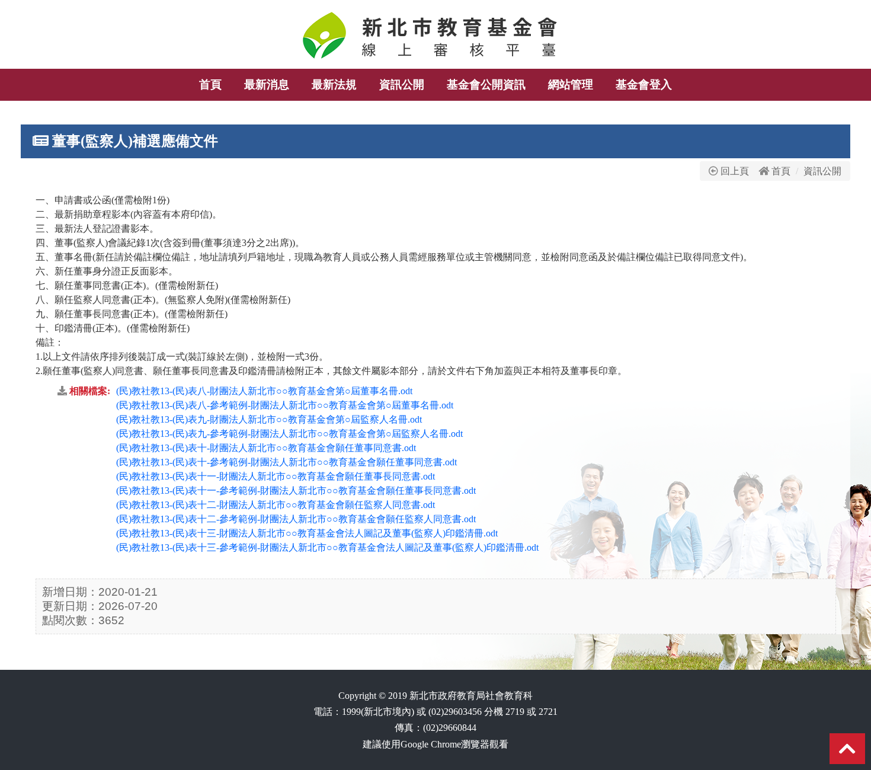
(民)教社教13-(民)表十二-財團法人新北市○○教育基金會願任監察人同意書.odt (275, 505)
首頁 (780, 171)
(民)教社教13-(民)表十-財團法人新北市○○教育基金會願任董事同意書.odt (266, 448)
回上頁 (733, 171)
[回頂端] (847, 752)
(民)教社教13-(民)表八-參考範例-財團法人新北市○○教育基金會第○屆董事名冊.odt (284, 405)
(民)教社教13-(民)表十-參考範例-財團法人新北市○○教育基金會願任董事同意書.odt (286, 462)
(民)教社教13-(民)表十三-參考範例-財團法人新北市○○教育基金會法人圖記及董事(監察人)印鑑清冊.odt (327, 547)
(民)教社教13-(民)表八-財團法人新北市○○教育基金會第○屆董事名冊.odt (264, 391)
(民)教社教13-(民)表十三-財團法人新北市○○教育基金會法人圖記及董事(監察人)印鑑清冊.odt (307, 533)
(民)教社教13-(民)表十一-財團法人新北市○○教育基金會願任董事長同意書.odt (275, 476)
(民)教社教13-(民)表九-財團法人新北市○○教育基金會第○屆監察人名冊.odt (269, 419)
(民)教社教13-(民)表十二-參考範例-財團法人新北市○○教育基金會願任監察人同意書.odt (296, 519)
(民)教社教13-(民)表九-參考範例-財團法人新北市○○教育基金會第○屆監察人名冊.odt (289, 434)
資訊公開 (822, 171)
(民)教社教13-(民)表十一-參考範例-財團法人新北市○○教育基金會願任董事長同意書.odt (296, 490)
